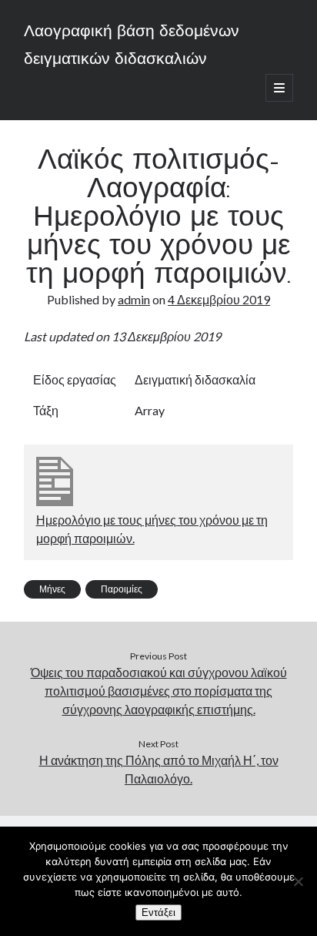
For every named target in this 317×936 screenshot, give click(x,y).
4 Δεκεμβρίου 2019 (219, 299)
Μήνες (52, 589)
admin (134, 299)
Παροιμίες (121, 589)
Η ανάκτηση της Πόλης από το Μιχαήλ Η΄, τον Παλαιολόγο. (159, 769)
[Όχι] (297, 881)
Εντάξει (158, 912)
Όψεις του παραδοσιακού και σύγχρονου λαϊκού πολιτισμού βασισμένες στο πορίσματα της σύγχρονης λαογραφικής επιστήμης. (159, 690)
